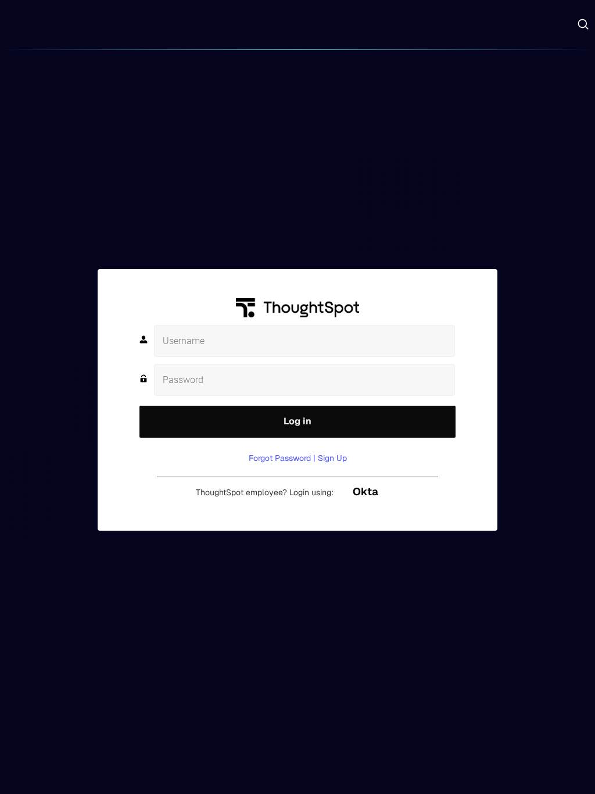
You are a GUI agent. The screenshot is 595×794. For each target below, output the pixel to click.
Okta (365, 491)
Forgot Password (280, 458)
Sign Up (332, 458)
